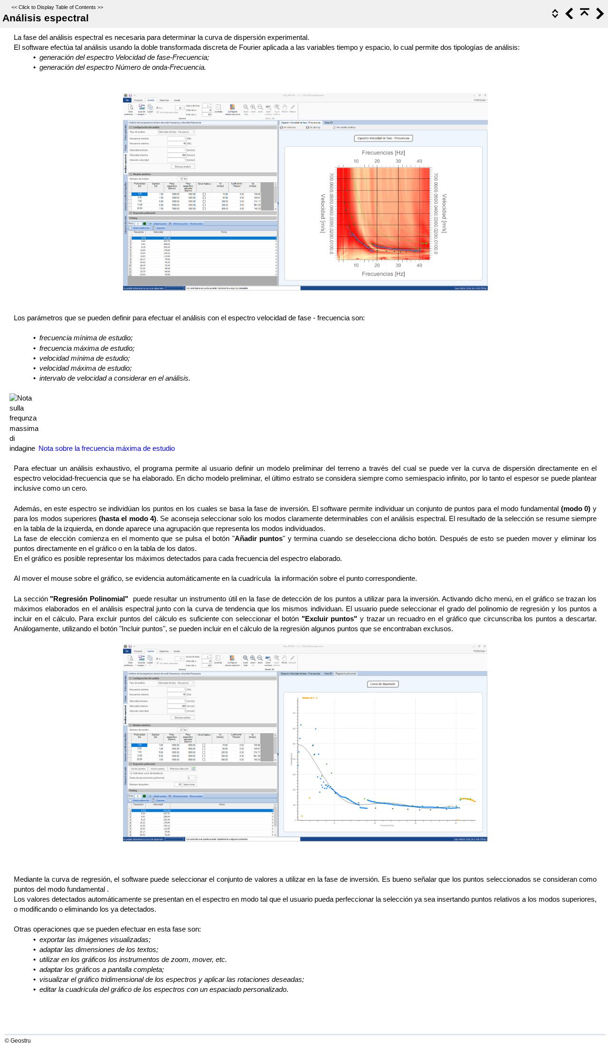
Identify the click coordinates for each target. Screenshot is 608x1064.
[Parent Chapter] (583, 16)
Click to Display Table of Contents (57, 7)
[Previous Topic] (568, 16)
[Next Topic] (599, 16)
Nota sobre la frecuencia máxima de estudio (106, 448)
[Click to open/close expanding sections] (554, 16)
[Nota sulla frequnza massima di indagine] (24, 423)
